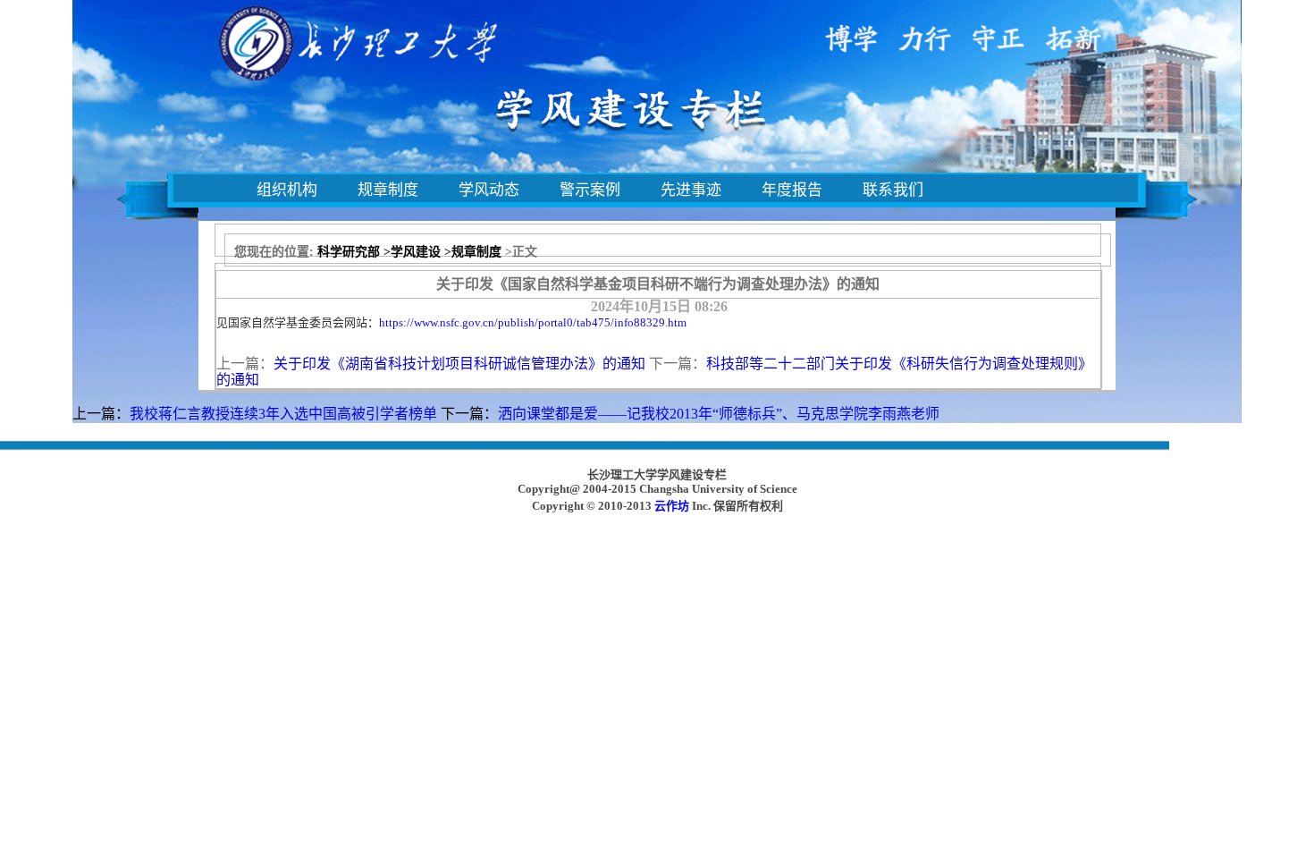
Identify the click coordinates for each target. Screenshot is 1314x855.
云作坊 (671, 505)
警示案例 (590, 190)
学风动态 (489, 190)
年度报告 (792, 190)
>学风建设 (412, 251)
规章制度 (388, 190)
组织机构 (287, 190)
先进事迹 (691, 190)
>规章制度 (472, 251)
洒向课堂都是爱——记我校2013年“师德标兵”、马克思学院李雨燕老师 (718, 413)
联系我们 (893, 190)
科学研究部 (348, 251)
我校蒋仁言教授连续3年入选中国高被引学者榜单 (283, 413)
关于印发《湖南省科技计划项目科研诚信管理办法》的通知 (459, 363)
